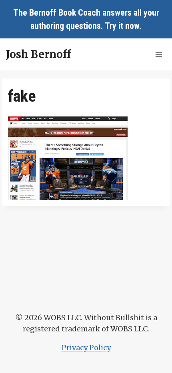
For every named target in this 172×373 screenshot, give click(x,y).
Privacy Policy (86, 347)
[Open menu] (158, 54)
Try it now (122, 26)
